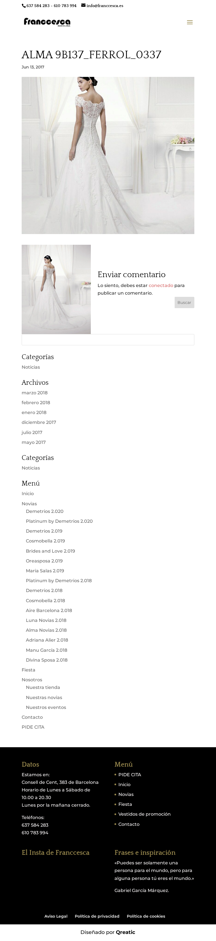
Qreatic (125, 932)
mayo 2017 (34, 442)
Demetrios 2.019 (44, 531)
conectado (161, 285)
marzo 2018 (35, 392)
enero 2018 (34, 412)
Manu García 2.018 (46, 650)
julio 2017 (32, 432)
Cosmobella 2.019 (45, 541)
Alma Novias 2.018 (46, 630)
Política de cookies (146, 916)
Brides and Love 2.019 (50, 551)
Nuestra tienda (43, 687)
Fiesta (28, 670)
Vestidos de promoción (144, 814)
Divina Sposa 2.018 (47, 660)
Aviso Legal (56, 916)
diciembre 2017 (39, 422)
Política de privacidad (97, 916)
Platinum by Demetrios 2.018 (59, 580)
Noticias (31, 367)
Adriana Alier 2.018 (47, 640)
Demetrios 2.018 (44, 590)
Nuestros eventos (46, 707)
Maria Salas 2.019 (45, 570)
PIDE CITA (33, 727)
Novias (29, 503)
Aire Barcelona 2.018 (49, 610)
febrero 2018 (36, 402)
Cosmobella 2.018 (45, 600)
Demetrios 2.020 (45, 511)
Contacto (32, 717)
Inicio (28, 493)
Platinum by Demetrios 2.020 (59, 521)
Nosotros (32, 679)
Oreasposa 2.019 (44, 561)
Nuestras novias (44, 697)
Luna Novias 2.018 (46, 620)
